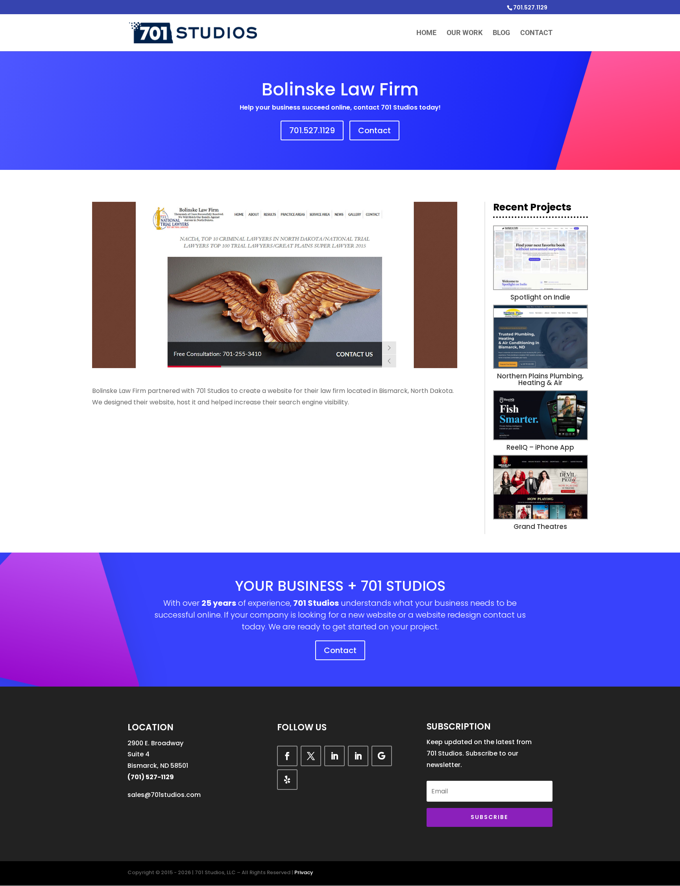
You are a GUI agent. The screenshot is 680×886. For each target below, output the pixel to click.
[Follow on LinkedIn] (334, 756)
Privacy (303, 872)
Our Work (464, 33)
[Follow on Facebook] (287, 756)
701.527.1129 (312, 130)
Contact (536, 33)
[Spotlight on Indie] (540, 257)
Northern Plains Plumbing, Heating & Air (540, 379)
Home (426, 33)
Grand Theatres (540, 526)
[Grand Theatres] (540, 487)
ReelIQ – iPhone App (540, 447)
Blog (501, 33)
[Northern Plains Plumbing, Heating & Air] (540, 337)
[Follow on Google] (381, 756)
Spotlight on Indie (540, 297)
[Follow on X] (311, 756)
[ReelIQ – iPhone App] (540, 415)
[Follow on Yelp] (287, 779)
